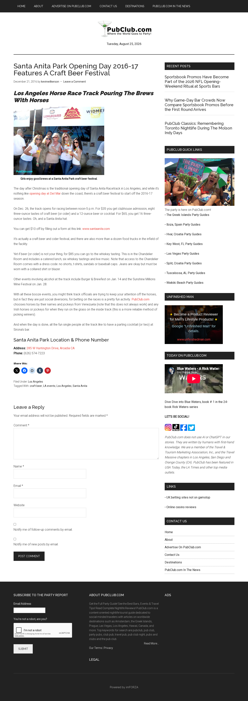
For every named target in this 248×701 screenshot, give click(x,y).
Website (19, 505)
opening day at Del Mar (45, 193)
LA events (49, 385)
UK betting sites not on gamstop (188, 497)
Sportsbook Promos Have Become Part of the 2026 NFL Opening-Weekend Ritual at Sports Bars (197, 82)
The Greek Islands (179, 215)
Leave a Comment (74, 81)
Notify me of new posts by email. (36, 544)
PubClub (124, 29)
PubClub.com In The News (182, 570)
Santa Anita (80, 385)
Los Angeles (35, 381)
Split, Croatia (175, 263)
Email (18, 486)
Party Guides (200, 215)
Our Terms (95, 647)
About (169, 539)
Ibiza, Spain (174, 224)
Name (19, 466)
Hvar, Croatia (175, 234)
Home (169, 532)
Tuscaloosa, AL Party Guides (185, 273)
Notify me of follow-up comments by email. (43, 529)
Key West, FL (175, 244)
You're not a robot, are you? (30, 619)
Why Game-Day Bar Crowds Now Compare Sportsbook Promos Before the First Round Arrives (199, 105)
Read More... (151, 643)
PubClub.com (140, 299)
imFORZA (132, 687)
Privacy (108, 647)
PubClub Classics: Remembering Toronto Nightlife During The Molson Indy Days (198, 128)
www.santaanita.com (96, 229)
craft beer (36, 385)
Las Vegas (174, 253)
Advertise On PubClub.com (183, 547)
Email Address (22, 603)
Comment (21, 425)
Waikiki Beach (176, 283)
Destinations (173, 562)
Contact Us (172, 555)
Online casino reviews (181, 507)
